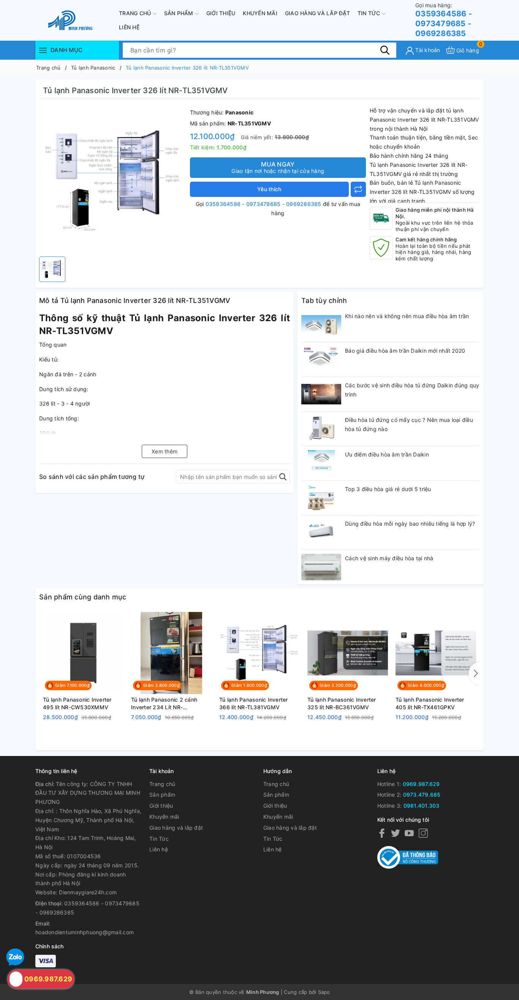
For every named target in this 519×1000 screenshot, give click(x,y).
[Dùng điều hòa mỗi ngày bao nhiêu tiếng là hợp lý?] (321, 532)
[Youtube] (409, 833)
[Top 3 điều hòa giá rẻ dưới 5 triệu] (321, 498)
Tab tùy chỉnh (324, 300)
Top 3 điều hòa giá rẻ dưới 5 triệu (388, 489)
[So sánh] (358, 189)
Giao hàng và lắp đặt (317, 13)
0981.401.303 (421, 805)
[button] (474, 673)
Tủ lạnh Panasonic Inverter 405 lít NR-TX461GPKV (430, 703)
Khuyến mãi (260, 13)
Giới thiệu (221, 13)
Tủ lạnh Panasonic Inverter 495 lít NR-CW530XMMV (77, 703)
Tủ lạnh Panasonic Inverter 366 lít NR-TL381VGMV (253, 703)
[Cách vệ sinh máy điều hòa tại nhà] (321, 567)
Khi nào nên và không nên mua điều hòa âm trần (407, 316)
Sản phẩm (179, 13)
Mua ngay (277, 167)
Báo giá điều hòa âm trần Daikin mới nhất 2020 (405, 350)
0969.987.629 (421, 784)
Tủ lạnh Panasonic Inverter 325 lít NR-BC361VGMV (341, 703)
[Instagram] (423, 833)
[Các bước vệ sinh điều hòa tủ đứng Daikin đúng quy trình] (321, 394)
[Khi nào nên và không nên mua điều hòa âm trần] (321, 325)
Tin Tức (370, 13)
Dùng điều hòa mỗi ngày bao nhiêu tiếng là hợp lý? (410, 523)
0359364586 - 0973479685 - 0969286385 (443, 20)
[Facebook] (381, 833)
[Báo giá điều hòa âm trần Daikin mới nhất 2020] (321, 359)
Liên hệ (129, 27)
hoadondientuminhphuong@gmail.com (84, 932)
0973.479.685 (422, 794)
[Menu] (43, 50)
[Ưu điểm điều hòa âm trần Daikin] (321, 463)
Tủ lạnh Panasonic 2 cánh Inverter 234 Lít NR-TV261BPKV (164, 703)
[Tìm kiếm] (385, 49)
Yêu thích (269, 189)
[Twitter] (395, 833)
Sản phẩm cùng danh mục (83, 597)
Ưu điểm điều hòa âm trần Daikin (387, 454)
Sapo (324, 992)
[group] (112, 179)
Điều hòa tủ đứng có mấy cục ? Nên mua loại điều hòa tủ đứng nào (409, 424)
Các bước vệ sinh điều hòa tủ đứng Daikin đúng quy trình (412, 390)
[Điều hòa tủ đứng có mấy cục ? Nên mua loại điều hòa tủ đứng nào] (321, 428)
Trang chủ (136, 13)
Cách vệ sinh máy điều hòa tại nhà (389, 558)
